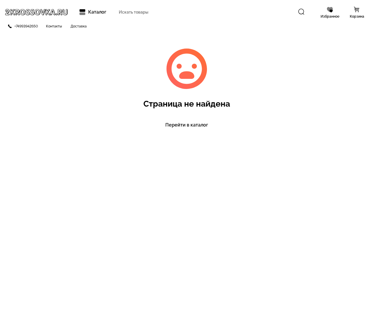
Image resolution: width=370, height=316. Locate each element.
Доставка (79, 26)
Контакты (54, 26)
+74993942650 (26, 26)
